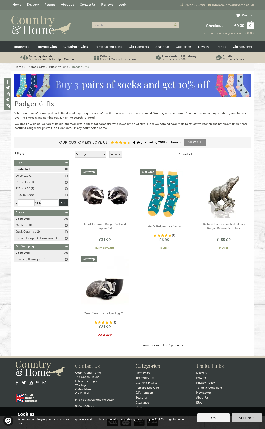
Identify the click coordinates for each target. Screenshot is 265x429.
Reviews (107, 4)
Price (19, 163)
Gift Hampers (144, 392)
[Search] (175, 25)
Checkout (214, 25)
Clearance (142, 402)
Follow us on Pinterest (7, 100)
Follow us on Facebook (7, 81)
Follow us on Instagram (7, 106)
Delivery (201, 372)
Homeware (143, 372)
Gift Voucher (242, 47)
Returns (201, 377)
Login (123, 4)
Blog (199, 402)
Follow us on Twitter (7, 87)
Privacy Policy (205, 382)
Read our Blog (7, 93)
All (66, 169)
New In (203, 47)
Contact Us (88, 4)
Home (17, 4)
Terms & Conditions (209, 387)
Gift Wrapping (25, 246)
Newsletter (203, 392)
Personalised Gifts (147, 387)
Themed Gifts (145, 377)
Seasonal (141, 397)
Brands (20, 212)
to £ (38, 203)
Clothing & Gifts (146, 382)
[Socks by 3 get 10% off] (132, 85)
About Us (202, 397)
